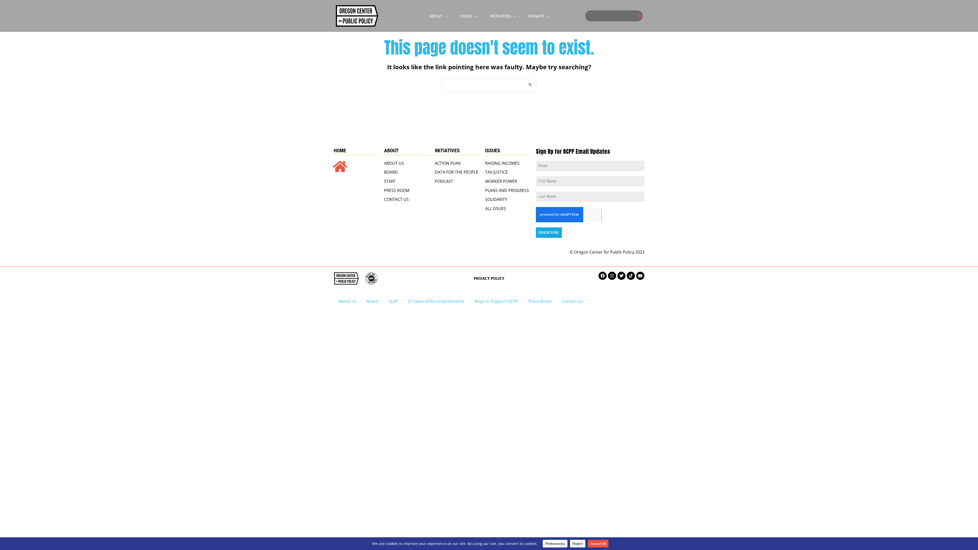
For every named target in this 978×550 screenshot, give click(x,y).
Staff (393, 301)
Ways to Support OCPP (496, 301)
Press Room (540, 301)
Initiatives (447, 150)
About (391, 150)
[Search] (639, 16)
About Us (348, 301)
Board (372, 301)
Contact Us (572, 301)
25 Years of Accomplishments (436, 301)
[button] (444, 16)
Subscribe (548, 232)
